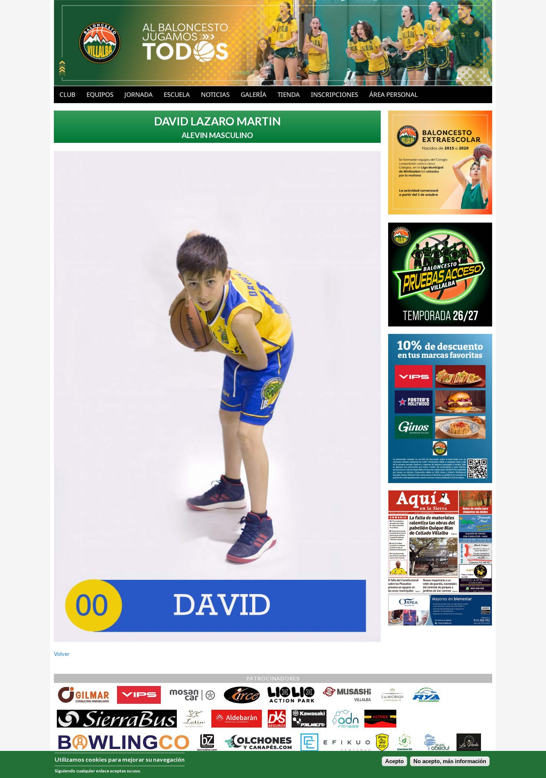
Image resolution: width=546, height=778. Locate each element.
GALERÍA (253, 94)
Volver (62, 654)
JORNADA (138, 94)
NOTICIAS (215, 94)
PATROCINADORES (273, 678)
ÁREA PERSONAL (393, 94)
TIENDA (288, 94)
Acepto (394, 761)
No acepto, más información (449, 761)
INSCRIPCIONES (334, 94)
